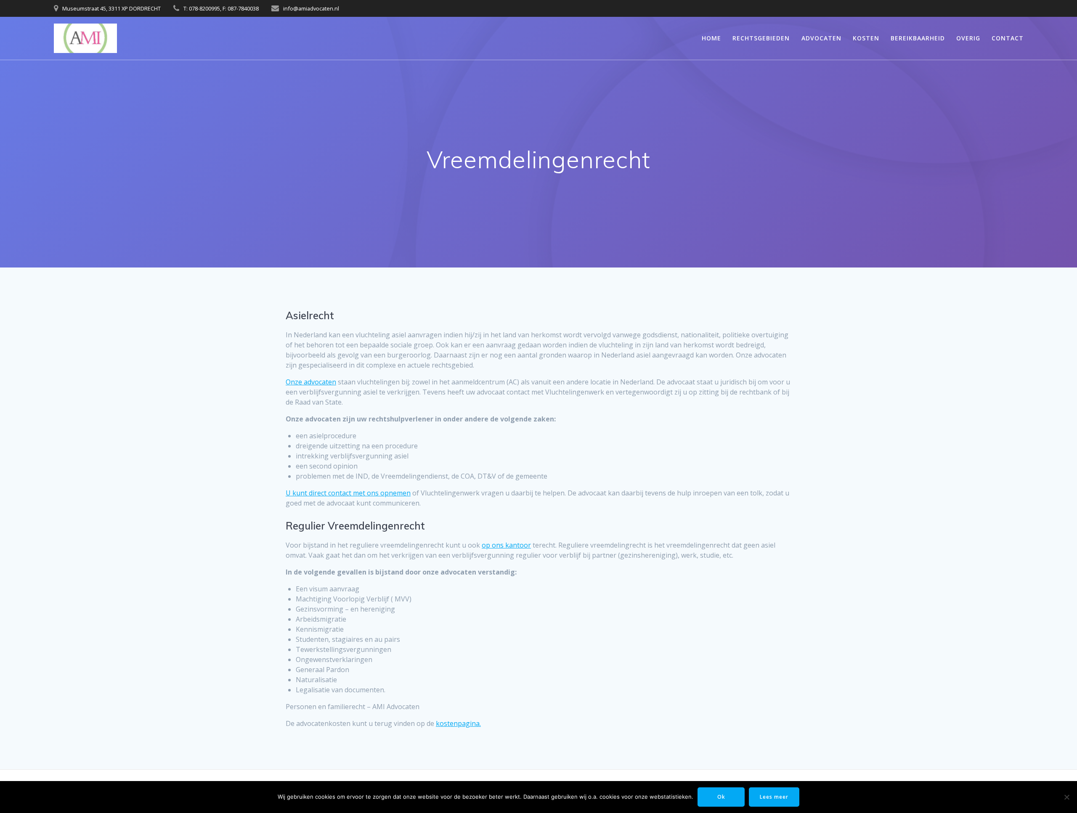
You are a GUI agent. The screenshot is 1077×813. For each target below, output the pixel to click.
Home (711, 38)
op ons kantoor (506, 545)
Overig (968, 38)
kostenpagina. (458, 723)
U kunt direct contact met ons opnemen (348, 493)
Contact (1008, 38)
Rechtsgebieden (761, 38)
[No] (1066, 797)
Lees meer (774, 796)
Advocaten (821, 38)
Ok (721, 796)
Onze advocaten (311, 382)
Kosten (866, 38)
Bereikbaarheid (918, 38)
